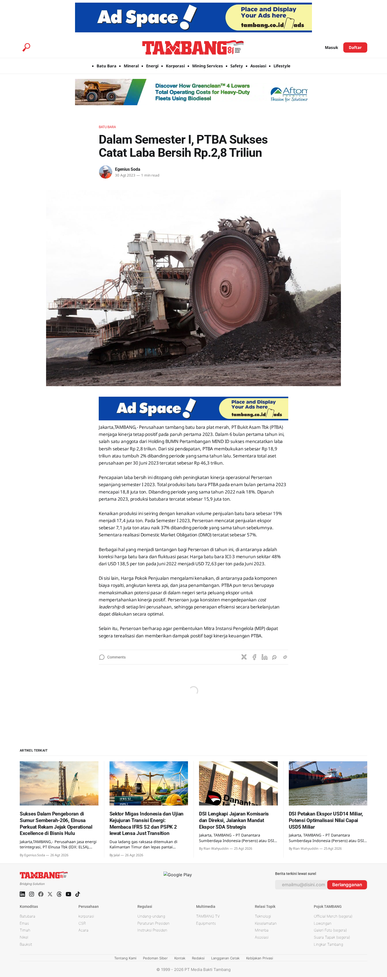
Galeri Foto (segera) (330, 930)
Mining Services (207, 65)
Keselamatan (266, 923)
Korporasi (175, 65)
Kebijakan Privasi (259, 958)
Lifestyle (282, 65)
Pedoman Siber (155, 958)
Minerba (262, 930)
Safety (236, 65)
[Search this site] (26, 47)
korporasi (86, 916)
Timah (25, 930)
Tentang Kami (125, 958)
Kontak (179, 958)
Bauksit (26, 944)
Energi (152, 65)
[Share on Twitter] (244, 657)
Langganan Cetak (225, 958)
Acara (83, 930)
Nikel (24, 937)
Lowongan (322, 923)
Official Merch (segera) (333, 916)
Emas (24, 923)
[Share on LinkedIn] (264, 657)
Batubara (107, 126)
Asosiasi (258, 65)
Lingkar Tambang (328, 944)
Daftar (355, 47)
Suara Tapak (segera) (332, 937)
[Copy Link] (285, 657)
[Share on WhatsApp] (275, 657)
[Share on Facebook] (254, 657)
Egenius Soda (127, 169)
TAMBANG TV (208, 916)
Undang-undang (151, 916)
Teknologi (263, 916)
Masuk (331, 47)
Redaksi (198, 958)
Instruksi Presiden (152, 930)
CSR (82, 923)
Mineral (131, 65)
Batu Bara (106, 65)
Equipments (206, 923)
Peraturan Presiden (153, 923)
